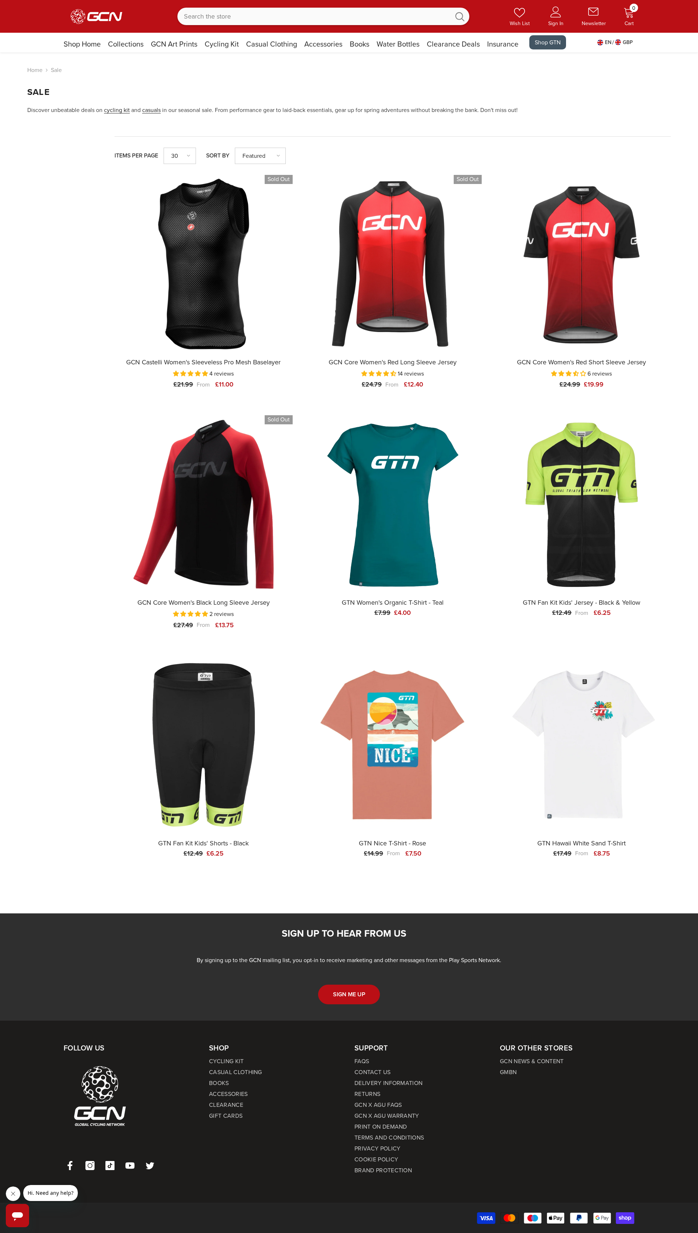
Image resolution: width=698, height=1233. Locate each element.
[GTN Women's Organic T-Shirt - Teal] (393, 504)
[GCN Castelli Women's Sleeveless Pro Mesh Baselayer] (204, 264)
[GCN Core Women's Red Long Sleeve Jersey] (393, 264)
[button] (180, 156)
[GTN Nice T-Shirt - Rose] (393, 745)
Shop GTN (548, 42)
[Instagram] (90, 1165)
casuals (151, 110)
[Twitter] (150, 1165)
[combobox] (313, 16)
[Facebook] (70, 1165)
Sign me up (349, 994)
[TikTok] (110, 1165)
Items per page (136, 155)
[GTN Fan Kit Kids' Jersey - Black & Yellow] (582, 504)
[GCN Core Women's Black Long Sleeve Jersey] (204, 504)
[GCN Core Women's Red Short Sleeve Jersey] (582, 264)
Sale (56, 70)
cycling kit (117, 110)
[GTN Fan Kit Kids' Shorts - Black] (204, 745)
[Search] (323, 16)
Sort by (217, 155)
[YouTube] (130, 1165)
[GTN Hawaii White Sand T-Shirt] (582, 745)
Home (35, 70)
